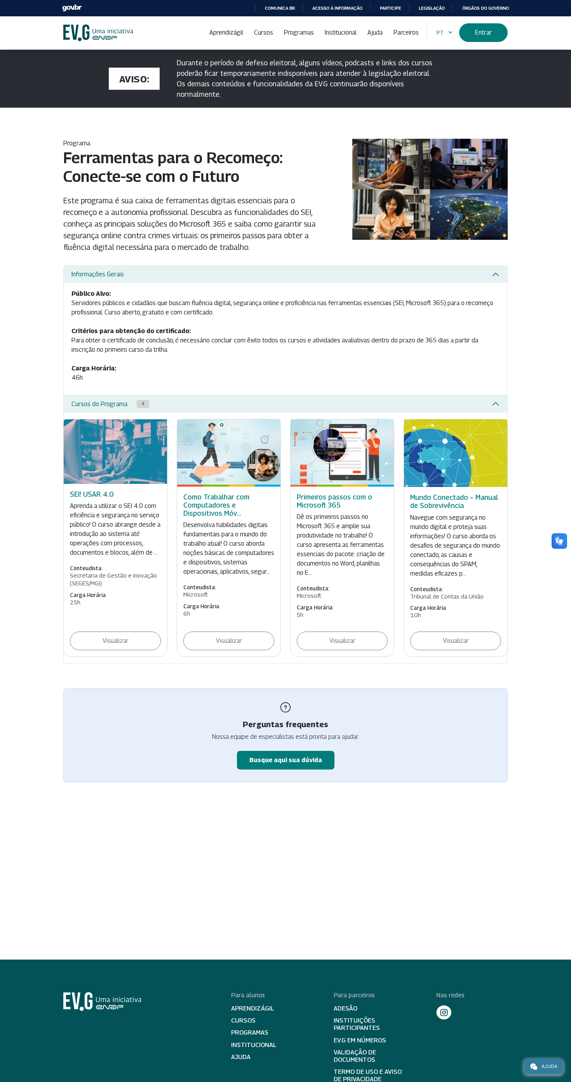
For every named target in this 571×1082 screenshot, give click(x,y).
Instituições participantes (357, 1024)
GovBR (72, 8)
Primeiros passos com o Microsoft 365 (334, 501)
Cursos (263, 32)
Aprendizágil (226, 32)
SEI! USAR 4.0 (91, 494)
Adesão (345, 1008)
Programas (299, 32)
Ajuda (375, 32)
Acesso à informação (337, 8)
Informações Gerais (97, 274)
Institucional (341, 32)
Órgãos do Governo (485, 8)
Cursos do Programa (107, 404)
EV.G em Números (360, 1040)
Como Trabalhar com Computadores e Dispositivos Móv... (216, 505)
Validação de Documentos (355, 1056)
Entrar (483, 32)
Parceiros (406, 32)
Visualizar (116, 640)
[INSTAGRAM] (444, 1012)
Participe (390, 8)
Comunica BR (280, 8)
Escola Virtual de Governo (98, 33)
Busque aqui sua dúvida (285, 760)
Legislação (432, 8)
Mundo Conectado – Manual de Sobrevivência (454, 501)
